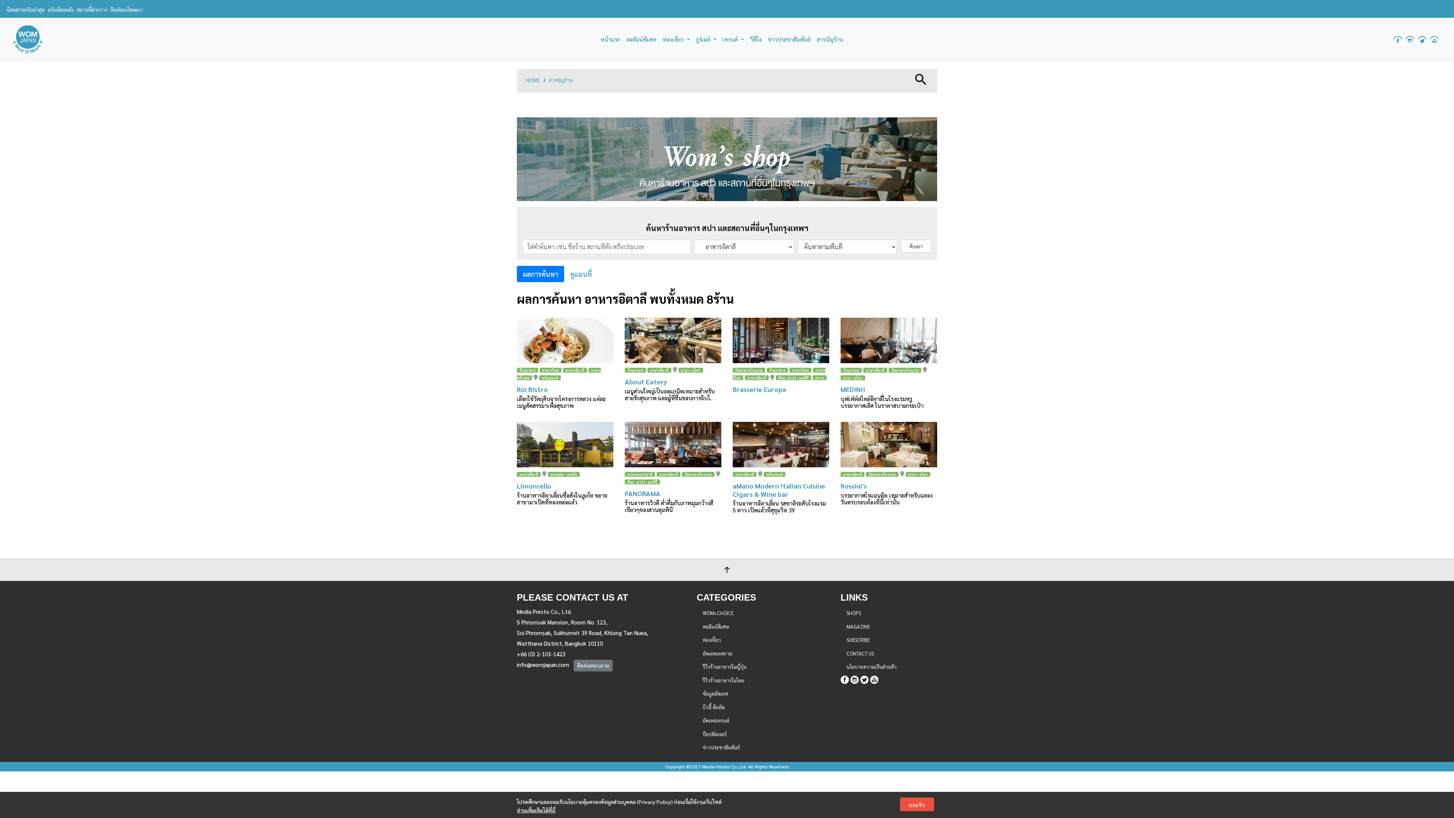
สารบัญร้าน (561, 80)
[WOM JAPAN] (28, 39)
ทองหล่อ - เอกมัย (564, 474)
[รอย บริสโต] (565, 340)
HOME (533, 80)
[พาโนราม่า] (673, 444)
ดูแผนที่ (581, 274)
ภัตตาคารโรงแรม (749, 370)
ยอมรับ (917, 804)
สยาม (819, 377)
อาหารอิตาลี (575, 370)
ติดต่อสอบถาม (593, 665)
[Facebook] (845, 678)
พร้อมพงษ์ (550, 377)
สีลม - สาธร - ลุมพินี (793, 377)
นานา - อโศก (690, 370)
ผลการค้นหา (540, 274)
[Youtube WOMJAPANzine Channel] (1434, 39)
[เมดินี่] (889, 340)
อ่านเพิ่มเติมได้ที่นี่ (536, 810)
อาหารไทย (550, 370)
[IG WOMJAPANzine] (1410, 39)
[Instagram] (854, 678)
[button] (920, 78)
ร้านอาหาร (527, 370)
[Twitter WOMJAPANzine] (1422, 39)
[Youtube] (874, 678)
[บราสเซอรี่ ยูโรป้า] (781, 340)
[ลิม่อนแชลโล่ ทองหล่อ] (565, 444)
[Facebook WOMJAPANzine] (1398, 39)
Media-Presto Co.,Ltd (724, 766)
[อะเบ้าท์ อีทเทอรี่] (673, 340)
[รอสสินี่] (889, 444)
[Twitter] (864, 678)
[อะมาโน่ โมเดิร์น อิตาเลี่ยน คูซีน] (781, 444)
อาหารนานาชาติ (639, 474)
